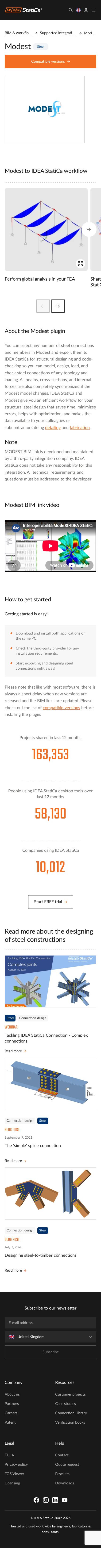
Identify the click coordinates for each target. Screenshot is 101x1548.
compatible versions (61, 708)
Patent (10, 1422)
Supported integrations (58, 33)
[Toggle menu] (93, 10)
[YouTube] (64, 1500)
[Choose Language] (78, 10)
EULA (9, 1455)
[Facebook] (36, 1500)
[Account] (86, 10)
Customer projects (70, 1394)
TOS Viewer (14, 1474)
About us (12, 1394)
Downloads (64, 1483)
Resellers (62, 1474)
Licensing (12, 1483)
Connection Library (71, 1413)
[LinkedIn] (55, 1500)
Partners (12, 1404)
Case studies (65, 1404)
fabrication (80, 428)
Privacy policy (16, 1464)
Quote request (67, 1464)
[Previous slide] (43, 306)
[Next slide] (58, 306)
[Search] (70, 10)
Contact (62, 1455)
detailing (53, 428)
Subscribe (51, 1352)
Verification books (70, 1422)
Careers (11, 1413)
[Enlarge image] (80, 263)
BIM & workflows (18, 33)
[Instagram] (46, 1500)
